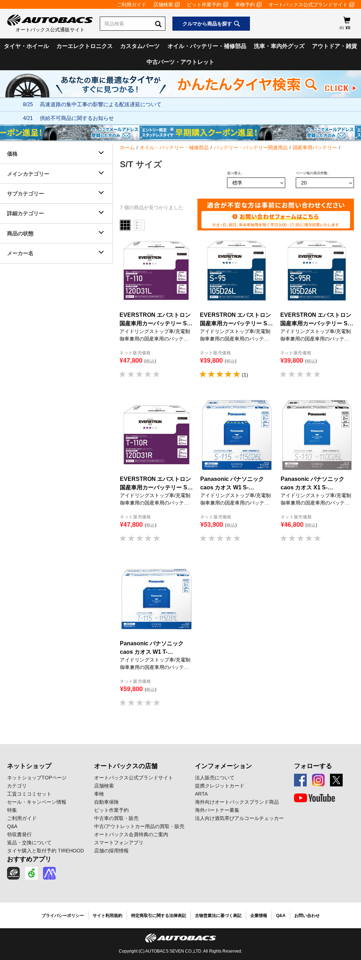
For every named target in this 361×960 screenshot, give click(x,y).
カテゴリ (17, 786)
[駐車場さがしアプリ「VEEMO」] (31, 873)
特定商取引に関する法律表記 (158, 915)
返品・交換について (29, 842)
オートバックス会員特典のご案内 (131, 834)
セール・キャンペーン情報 (36, 802)
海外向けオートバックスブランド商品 (237, 802)
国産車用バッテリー (315, 147)
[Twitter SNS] (336, 780)
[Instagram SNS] (318, 780)
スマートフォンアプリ (118, 842)
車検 (99, 794)
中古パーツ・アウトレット (180, 62)
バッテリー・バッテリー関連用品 (251, 147)
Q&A (12, 826)
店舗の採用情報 (111, 850)
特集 (12, 810)
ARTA (201, 794)
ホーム (127, 147)
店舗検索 (163, 4)
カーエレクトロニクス (84, 46)
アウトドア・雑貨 (334, 46)
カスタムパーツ (140, 46)
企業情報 (258, 915)
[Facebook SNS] (300, 780)
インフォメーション (223, 765)
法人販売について (214, 777)
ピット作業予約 (204, 4)
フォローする (313, 765)
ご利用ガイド (131, 4)
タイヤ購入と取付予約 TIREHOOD (45, 850)
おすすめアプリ (29, 859)
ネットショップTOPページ (37, 777)
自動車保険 (106, 802)
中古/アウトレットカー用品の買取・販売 (139, 826)
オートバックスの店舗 (126, 765)
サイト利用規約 (107, 915)
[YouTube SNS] (314, 798)
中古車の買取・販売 (116, 818)
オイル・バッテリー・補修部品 (206, 46)
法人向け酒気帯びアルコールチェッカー (239, 818)
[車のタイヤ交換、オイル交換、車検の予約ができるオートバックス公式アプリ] (13, 873)
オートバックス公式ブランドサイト (308, 4)
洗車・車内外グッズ (279, 46)
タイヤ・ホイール (26, 46)
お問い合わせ (307, 915)
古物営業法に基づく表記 (218, 915)
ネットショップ (29, 765)
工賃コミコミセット (29, 794)
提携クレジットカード (219, 786)
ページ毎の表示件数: (312, 173)
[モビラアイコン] (49, 873)
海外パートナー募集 (217, 810)
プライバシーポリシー (63, 915)
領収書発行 (19, 834)
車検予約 (245, 4)
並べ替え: (234, 173)
